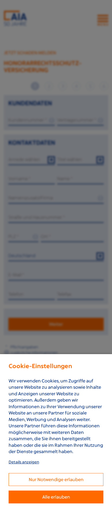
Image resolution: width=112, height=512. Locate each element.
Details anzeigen (24, 462)
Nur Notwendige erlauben (56, 479)
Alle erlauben (56, 497)
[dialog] (56, 433)
